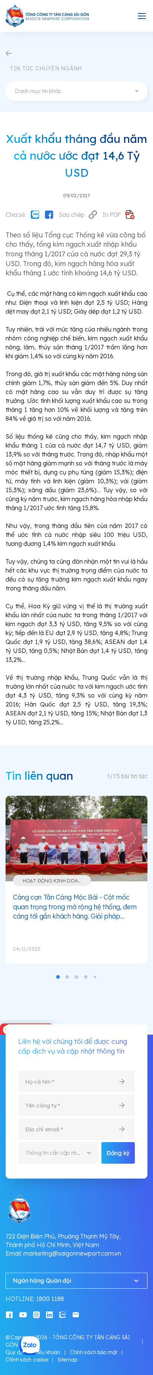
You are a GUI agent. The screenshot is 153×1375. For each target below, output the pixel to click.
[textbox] (76, 91)
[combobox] (76, 91)
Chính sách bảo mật (93, 1352)
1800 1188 (50, 1298)
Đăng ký (118, 1153)
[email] (75, 1314)
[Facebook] (49, 214)
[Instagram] (36, 1314)
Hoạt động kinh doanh (54, 881)
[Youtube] (23, 1314)
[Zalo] (34, 214)
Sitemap (67, 1359)
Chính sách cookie (27, 1359)
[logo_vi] (47, 16)
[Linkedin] (49, 1314)
